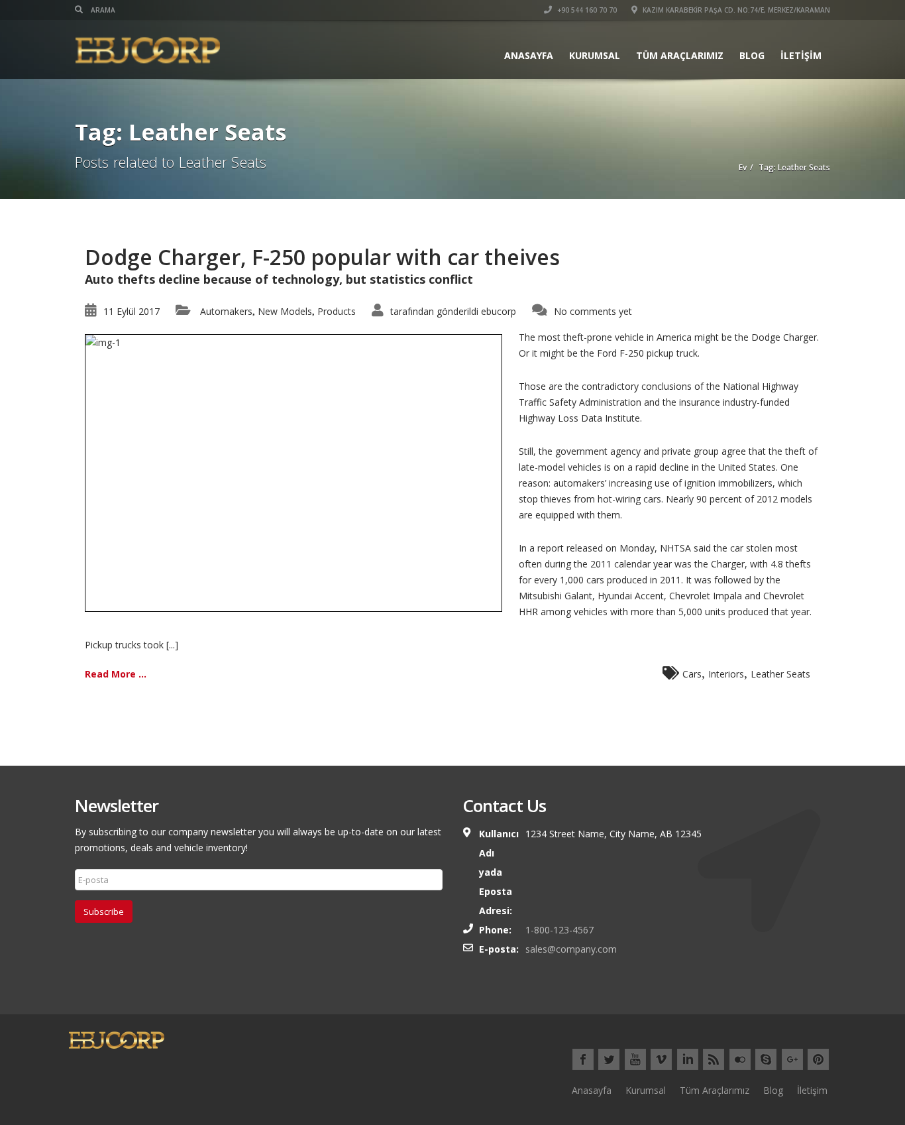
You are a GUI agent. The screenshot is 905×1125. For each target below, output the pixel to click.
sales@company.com (571, 949)
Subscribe (103, 912)
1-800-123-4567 (559, 929)
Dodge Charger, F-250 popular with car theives (322, 257)
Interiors (726, 674)
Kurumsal (594, 55)
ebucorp (498, 311)
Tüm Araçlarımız (679, 55)
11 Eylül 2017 (131, 311)
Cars (692, 674)
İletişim (801, 55)
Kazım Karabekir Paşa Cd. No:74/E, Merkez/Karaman (735, 10)
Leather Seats (780, 674)
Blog (752, 55)
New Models (285, 311)
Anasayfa (528, 55)
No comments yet (593, 311)
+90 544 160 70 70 (586, 10)
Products (336, 311)
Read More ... (115, 674)
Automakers (226, 311)
